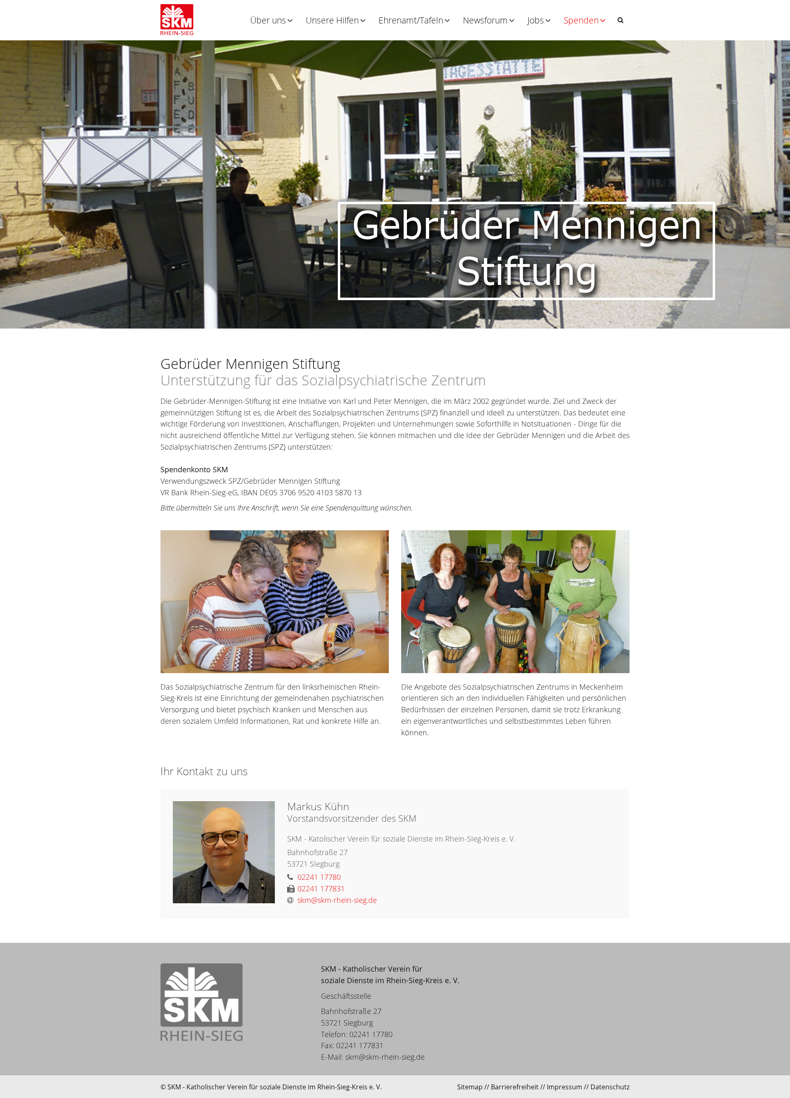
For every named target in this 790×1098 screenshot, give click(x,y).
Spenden (581, 20)
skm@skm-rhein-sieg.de (385, 1057)
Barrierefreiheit (515, 1086)
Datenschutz (610, 1086)
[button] (620, 20)
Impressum (564, 1086)
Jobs (535, 20)
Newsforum (485, 20)
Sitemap (470, 1086)
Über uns (268, 20)
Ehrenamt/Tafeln (411, 20)
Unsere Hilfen (332, 20)
